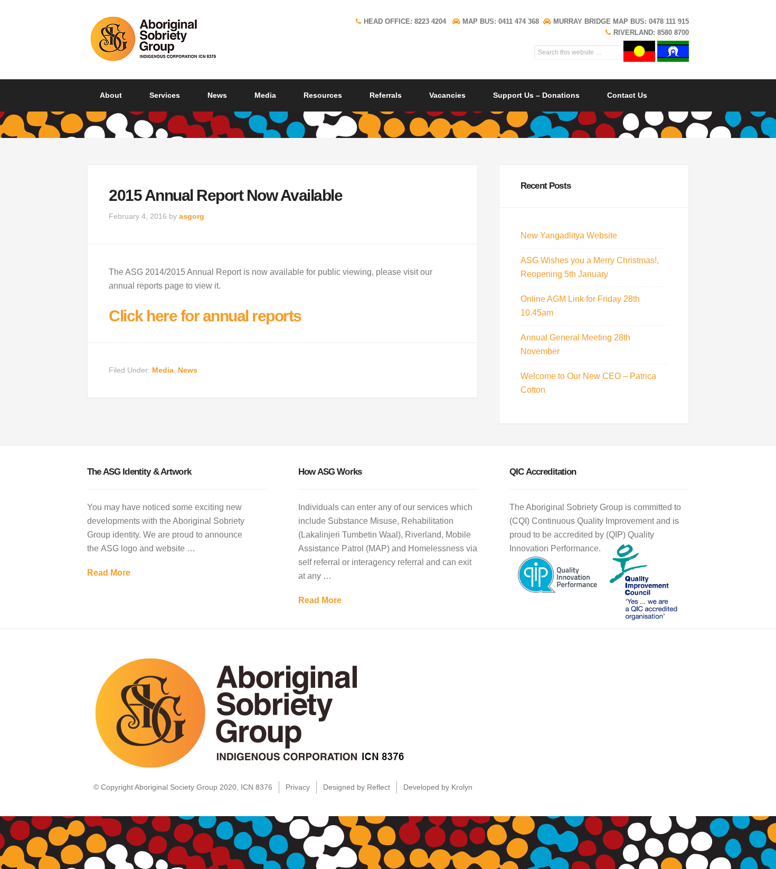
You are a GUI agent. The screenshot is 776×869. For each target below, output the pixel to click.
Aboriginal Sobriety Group (171, 38)
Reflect (378, 787)
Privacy (298, 787)
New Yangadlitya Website (569, 235)
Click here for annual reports (205, 316)
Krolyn (461, 787)
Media (163, 370)
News (187, 370)
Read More (108, 572)
